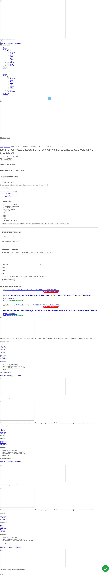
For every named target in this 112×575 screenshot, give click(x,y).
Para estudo (10, 62)
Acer (11, 53)
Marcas (9, 51)
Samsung (12, 52)
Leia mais (6, 300)
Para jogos (10, 64)
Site (3, 273)
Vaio (11, 61)
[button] (49, 71)
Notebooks (7, 147)
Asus (11, 56)
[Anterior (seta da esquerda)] (0, 574)
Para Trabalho (11, 65)
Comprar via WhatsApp (16, 300)
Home (5, 48)
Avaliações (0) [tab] (9, 196)
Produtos (6, 49)
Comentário (5, 264)
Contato (5, 68)
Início (1, 147)
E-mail (4, 270)
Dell (11, 58)
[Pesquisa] (1, 41)
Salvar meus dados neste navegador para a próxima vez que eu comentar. (25, 276)
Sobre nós (6, 67)
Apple (11, 55)
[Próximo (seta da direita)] (2, 574)
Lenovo (12, 59)
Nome (4, 267)
